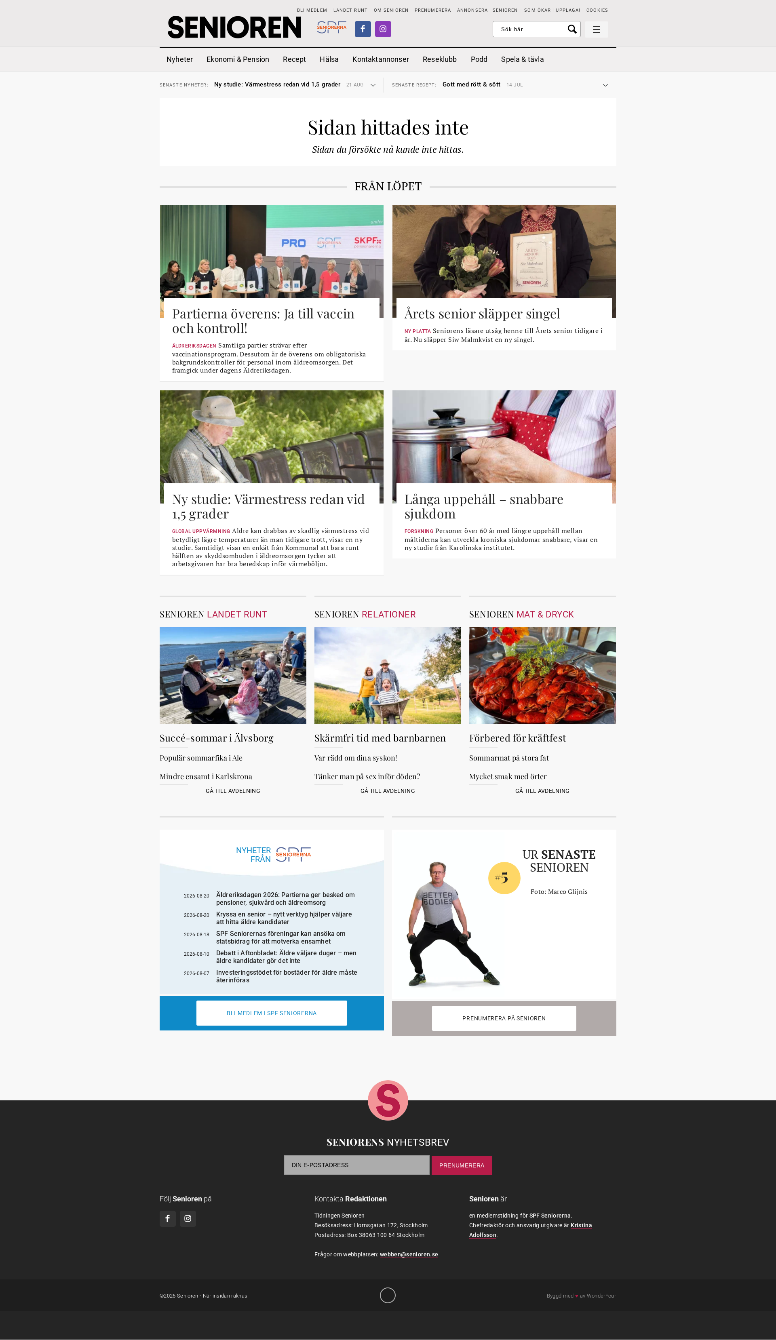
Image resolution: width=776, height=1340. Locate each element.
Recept (294, 59)
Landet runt (350, 10)
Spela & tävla (522, 59)
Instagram (383, 29)
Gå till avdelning (233, 791)
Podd (479, 59)
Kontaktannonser (380, 59)
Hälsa (329, 59)
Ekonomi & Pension (238, 59)
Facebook (363, 29)
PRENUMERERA (433, 10)
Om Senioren (391, 10)
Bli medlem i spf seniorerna (272, 1013)
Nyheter (180, 59)
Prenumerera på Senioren (504, 1018)
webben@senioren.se (409, 1254)
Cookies (597, 10)
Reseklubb (440, 59)
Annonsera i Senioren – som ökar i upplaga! (518, 10)
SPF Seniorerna (550, 1215)
